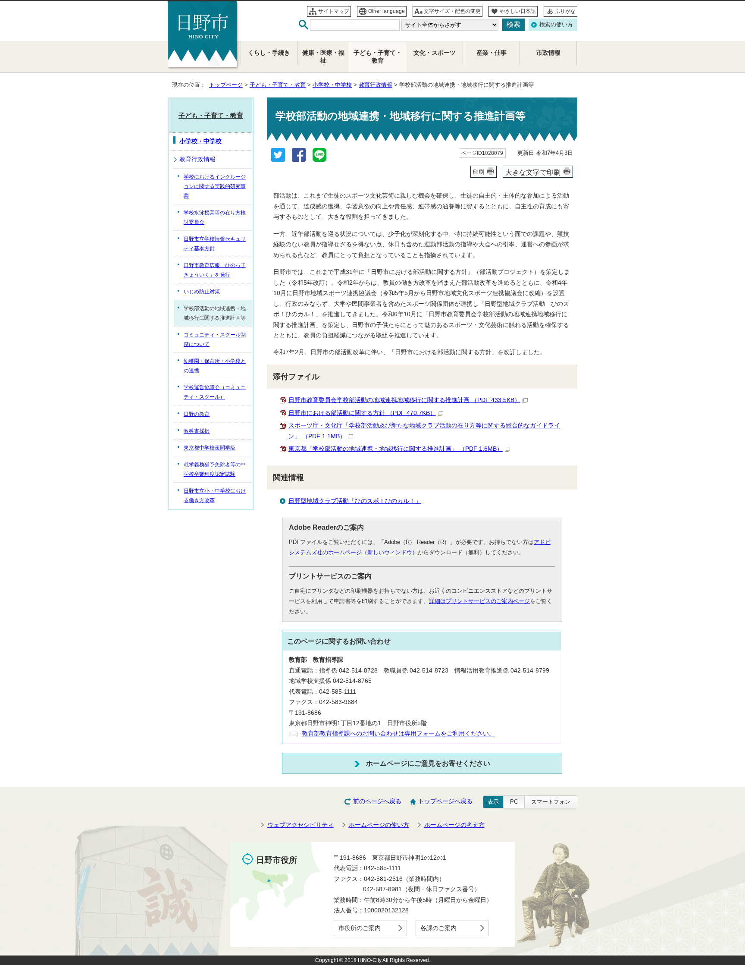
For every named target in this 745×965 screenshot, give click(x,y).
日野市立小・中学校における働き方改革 (215, 495)
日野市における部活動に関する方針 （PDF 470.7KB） (362, 413)
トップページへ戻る (445, 801)
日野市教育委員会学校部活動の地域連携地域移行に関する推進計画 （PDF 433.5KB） (404, 400)
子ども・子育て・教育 (278, 85)
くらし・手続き (269, 53)
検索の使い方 (556, 24)
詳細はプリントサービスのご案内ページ (479, 601)
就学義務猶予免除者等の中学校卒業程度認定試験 (215, 469)
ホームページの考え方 (454, 825)
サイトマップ (333, 11)
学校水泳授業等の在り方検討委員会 (215, 217)
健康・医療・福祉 (323, 57)
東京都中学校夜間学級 (209, 448)
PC (514, 801)
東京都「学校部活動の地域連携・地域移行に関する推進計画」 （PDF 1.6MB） (395, 449)
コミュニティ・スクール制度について (215, 339)
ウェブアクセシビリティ (300, 825)
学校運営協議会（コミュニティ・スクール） (215, 392)
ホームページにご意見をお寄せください (428, 763)
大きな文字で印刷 (532, 172)
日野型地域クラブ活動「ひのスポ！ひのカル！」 (354, 501)
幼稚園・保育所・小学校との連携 (215, 366)
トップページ (226, 85)
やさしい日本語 (518, 11)
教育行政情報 (375, 85)
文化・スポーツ (434, 53)
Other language (386, 11)
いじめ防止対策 (202, 292)
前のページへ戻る (377, 801)
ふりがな (565, 11)
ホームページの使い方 (379, 825)
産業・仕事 (491, 53)
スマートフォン (550, 801)
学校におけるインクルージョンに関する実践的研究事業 (215, 186)
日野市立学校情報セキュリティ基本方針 (215, 243)
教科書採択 (197, 431)
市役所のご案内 (359, 928)
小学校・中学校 (332, 85)
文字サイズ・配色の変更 (452, 11)
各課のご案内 (438, 928)
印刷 (478, 172)
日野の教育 (197, 414)
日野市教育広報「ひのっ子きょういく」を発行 (215, 270)
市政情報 (548, 53)
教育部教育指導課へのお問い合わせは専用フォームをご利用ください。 (398, 733)
